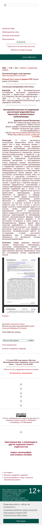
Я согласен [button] (21, 521)
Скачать (5, 316)
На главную (8, 472)
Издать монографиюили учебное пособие (21, 453)
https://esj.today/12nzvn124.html (14, 75)
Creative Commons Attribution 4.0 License (18, 327)
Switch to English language (22, 50)
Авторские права (8, 28)
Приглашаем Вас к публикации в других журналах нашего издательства (21, 444)
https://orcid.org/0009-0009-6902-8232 (26, 133)
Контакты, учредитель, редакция (14, 348)
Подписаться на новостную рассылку (21, 46)
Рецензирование (8, 39)
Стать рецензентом (9, 345)
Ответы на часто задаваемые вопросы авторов (21, 369)
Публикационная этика (10, 32)
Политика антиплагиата (11, 35)
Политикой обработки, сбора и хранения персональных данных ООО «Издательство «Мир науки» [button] (20, 512)
